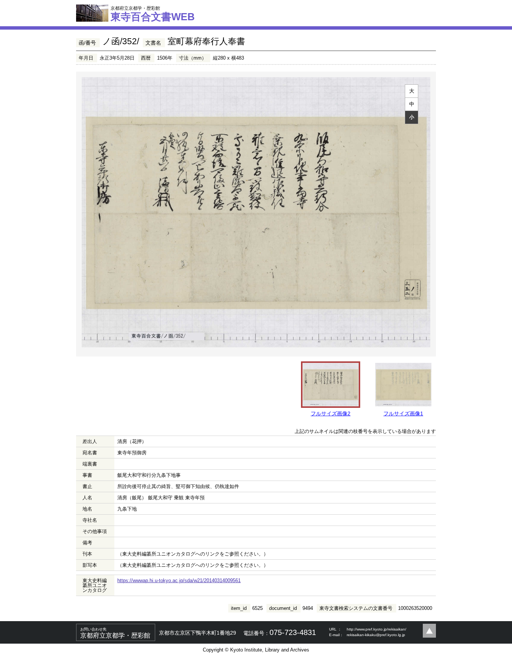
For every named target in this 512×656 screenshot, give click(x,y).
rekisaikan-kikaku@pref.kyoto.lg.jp (376, 635)
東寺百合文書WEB (153, 14)
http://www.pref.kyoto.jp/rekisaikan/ (376, 629)
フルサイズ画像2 (330, 413)
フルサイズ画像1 (403, 413)
